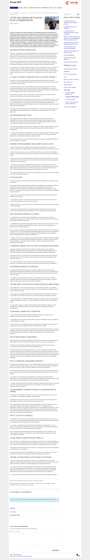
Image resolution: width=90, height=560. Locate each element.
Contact (25, 556)
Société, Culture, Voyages (70, 87)
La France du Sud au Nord (70, 74)
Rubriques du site (14, 7)
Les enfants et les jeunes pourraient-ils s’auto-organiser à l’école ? (71, 22)
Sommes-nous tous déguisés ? (71, 62)
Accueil (11, 12)
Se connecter (13, 511)
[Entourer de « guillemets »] (19, 531)
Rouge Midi (15, 2)
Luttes (65, 76)
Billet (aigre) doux (68, 84)
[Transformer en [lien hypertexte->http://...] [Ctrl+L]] (15, 531)
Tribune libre (24, 12)
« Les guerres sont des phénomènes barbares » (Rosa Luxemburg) (71, 32)
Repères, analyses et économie (71, 79)
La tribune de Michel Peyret (34, 12)
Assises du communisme (34, 7)
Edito (51, 7)
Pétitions (60, 7)
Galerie (55, 7)
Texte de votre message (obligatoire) (19, 526)
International (67, 71)
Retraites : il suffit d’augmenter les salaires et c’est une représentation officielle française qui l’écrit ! (72, 38)
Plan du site (12, 556)
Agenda (20, 7)
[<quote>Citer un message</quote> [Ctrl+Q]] (17, 531)
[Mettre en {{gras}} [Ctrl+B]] (11, 531)
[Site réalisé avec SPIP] (78, 555)
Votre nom (12, 508)
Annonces (26, 7)
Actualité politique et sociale (70, 69)
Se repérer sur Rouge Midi (70, 106)
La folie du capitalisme (69, 55)
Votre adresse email (15, 515)
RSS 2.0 (29, 556)
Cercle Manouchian (45, 7)
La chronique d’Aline (70, 99)
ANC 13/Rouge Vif (68, 82)
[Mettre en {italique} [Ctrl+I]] (13, 531)
